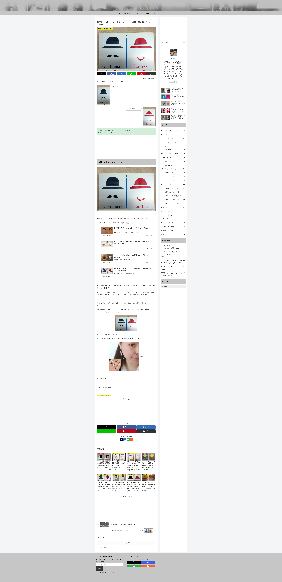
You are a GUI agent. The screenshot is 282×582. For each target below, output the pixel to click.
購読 (99, 568)
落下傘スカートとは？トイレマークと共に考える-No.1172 (173, 274)
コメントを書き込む (126, 543)
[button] (151, 73)
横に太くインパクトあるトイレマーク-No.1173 (172, 268)
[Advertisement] (126, 147)
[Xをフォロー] (121, 439)
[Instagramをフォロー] (124, 439)
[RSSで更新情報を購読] (131, 439)
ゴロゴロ (173, 59)
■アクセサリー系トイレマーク (105, 395)
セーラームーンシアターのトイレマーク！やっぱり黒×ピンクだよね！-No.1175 (172, 254)
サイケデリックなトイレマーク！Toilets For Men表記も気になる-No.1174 (173, 262)
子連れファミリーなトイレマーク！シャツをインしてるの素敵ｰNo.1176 (173, 247)
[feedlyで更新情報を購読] (128, 439)
